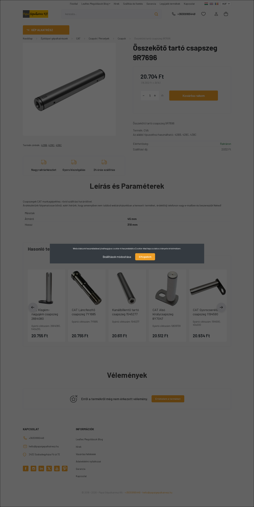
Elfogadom (145, 256)
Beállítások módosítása (117, 256)
